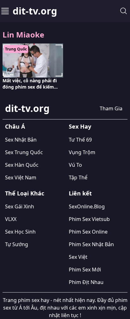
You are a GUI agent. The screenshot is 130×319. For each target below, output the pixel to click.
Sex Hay (80, 126)
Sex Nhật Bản (21, 139)
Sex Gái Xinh (19, 206)
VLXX (10, 219)
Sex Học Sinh (20, 231)
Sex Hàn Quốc (21, 164)
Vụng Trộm (82, 152)
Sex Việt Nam (20, 177)
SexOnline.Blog (87, 206)
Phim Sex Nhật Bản (91, 244)
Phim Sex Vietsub (89, 219)
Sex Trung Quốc (24, 152)
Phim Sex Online (88, 231)
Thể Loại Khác (24, 193)
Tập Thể (78, 177)
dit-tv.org (35, 11)
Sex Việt (78, 256)
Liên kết (80, 193)
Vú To (75, 164)
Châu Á (15, 126)
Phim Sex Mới (85, 269)
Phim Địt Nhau (86, 282)
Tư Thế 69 (80, 139)
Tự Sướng (16, 244)
